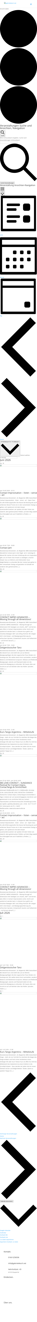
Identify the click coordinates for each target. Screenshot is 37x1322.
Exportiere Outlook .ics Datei (9, 1242)
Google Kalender (5, 1230)
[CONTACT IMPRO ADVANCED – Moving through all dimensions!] (18, 572)
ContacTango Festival (10, 1294)
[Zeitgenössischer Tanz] (18, 919)
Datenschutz (8, 1313)
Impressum (7, 1311)
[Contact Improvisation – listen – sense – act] (18, 466)
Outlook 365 (4, 1235)
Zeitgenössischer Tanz (10, 647)
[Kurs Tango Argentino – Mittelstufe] (18, 674)
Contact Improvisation (11, 1287)
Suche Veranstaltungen (7, 183)
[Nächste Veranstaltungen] (18, 437)
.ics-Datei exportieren (7, 1239)
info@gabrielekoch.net (17, 1263)
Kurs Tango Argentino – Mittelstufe (17, 731)
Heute (2, 439)
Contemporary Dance (10, 1283)
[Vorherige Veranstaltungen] (18, 376)
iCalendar (3, 1233)
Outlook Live (4, 1237)
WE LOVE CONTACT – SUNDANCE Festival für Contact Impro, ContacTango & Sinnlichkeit (16, 784)
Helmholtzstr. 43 (14, 1269)
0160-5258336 (13, 1257)
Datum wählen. (25, 455)
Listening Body (8, 1298)
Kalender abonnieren (7, 1201)
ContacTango (8, 1290)
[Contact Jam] (18, 519)
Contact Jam (6, 547)
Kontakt (6, 1308)
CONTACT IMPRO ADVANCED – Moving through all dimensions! (15, 618)
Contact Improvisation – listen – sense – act (18, 493)
